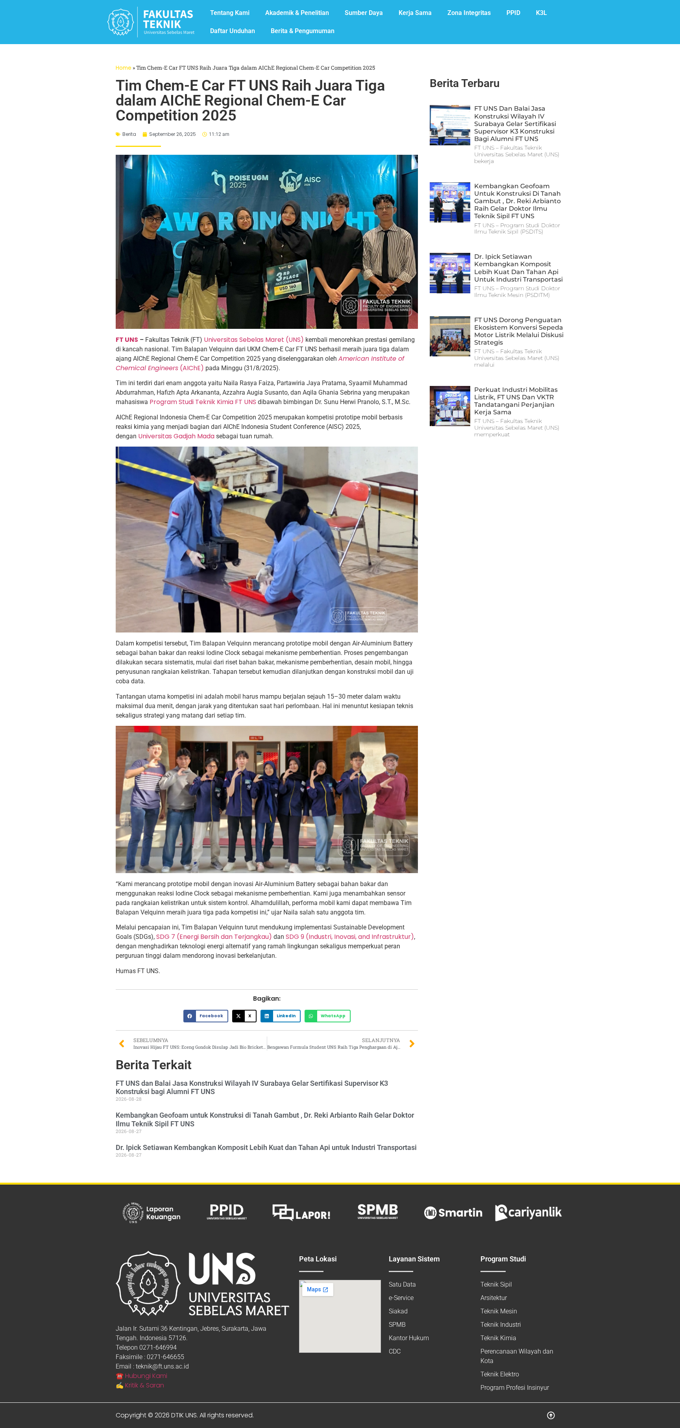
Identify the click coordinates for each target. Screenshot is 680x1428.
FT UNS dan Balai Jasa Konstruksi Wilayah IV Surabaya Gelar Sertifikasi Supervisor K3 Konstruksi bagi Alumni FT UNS (515, 124)
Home (123, 68)
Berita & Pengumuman (302, 31)
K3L (541, 13)
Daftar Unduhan (232, 31)
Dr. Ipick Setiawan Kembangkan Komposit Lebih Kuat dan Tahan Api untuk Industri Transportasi (266, 1147)
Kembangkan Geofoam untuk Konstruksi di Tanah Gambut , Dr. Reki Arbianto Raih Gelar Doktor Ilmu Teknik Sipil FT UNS (517, 201)
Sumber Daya (364, 13)
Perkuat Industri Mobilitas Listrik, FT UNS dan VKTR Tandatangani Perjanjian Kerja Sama (516, 401)
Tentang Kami (229, 13)
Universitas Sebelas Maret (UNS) (254, 339)
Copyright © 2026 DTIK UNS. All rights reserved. (185, 1415)
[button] (205, 1016)
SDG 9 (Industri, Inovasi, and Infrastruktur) (350, 936)
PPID (513, 13)
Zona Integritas (469, 13)
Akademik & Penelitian (297, 13)
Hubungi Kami (146, 1375)
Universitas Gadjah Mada (176, 436)
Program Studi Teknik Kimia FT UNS (203, 401)
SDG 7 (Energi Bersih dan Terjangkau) (214, 936)
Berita (129, 134)
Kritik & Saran (144, 1385)
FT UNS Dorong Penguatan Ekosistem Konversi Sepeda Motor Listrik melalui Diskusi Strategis (519, 331)
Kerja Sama (415, 13)
